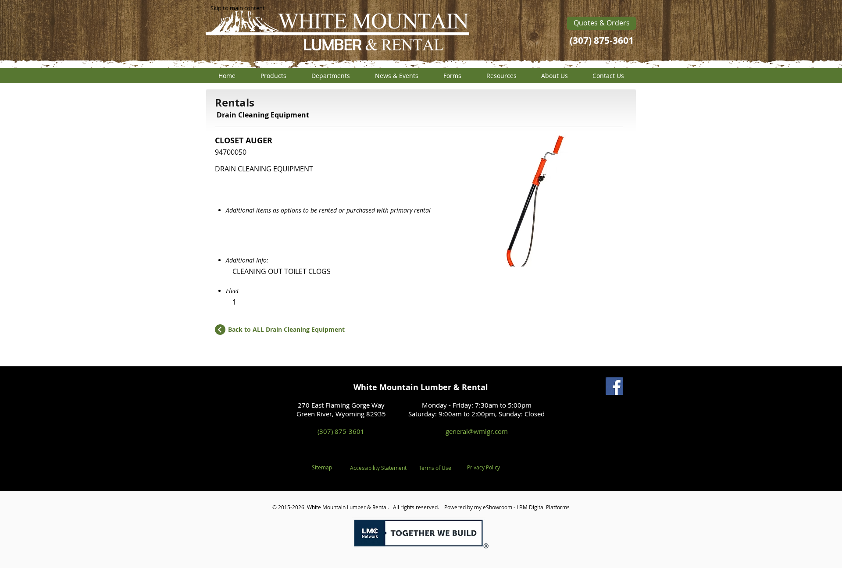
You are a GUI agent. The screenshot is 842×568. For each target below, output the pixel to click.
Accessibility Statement (378, 467)
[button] (273, 75)
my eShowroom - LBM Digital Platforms (522, 507)
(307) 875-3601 (341, 431)
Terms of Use (435, 467)
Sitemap (322, 467)
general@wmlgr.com (477, 431)
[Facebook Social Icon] (614, 386)
